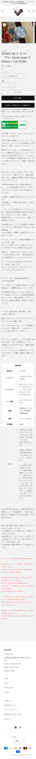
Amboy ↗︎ (7, 719)
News (6, 683)
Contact (7, 692)
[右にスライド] (22, 47)
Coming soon (8, 687)
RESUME (20, 755)
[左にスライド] (13, 47)
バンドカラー (6, 72)
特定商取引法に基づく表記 (13, 714)
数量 (3, 81)
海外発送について (10, 705)
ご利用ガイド (8, 701)
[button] (2, 11)
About (6, 678)
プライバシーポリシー (11, 710)
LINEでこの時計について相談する (18, 105)
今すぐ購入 (18, 98)
